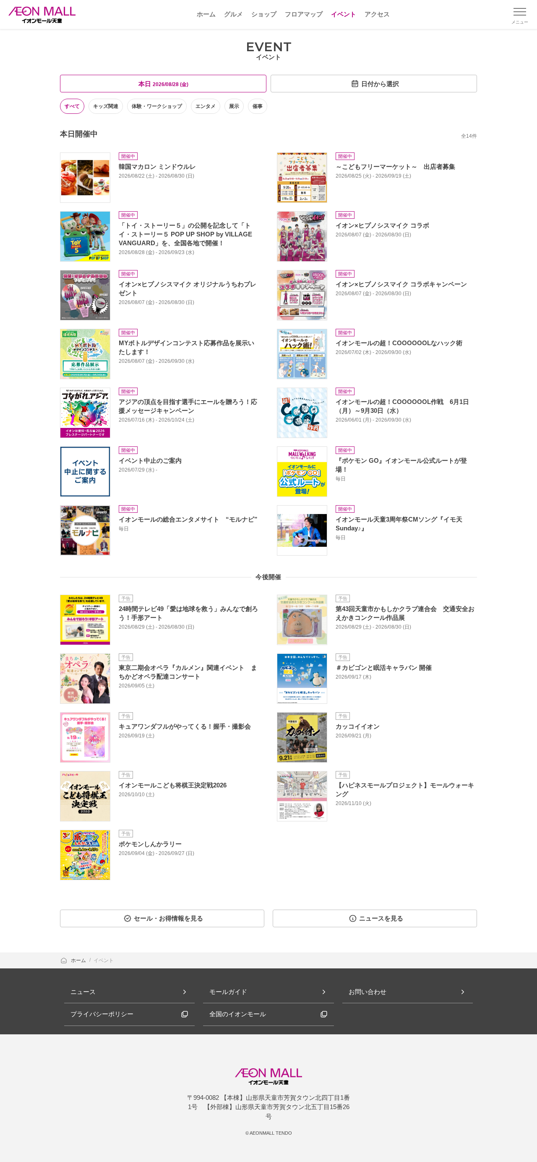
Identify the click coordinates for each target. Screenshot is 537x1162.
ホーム (79, 960)
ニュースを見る (381, 918)
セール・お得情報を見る (168, 918)
